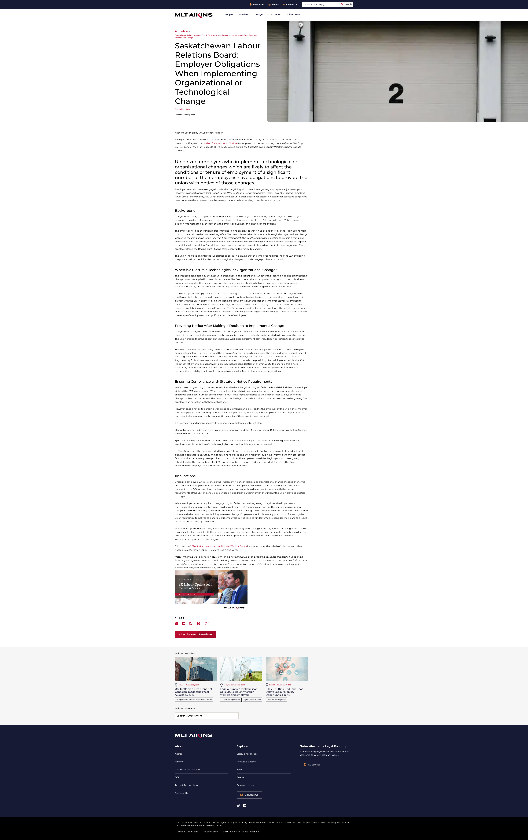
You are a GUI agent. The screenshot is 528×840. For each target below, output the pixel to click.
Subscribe (314, 764)
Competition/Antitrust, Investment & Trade (194, 700)
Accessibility (181, 793)
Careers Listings (245, 785)
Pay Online (258, 4)
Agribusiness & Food (252, 700)
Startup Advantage (247, 754)
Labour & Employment (185, 115)
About (178, 754)
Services (244, 14)
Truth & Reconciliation (187, 785)
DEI (177, 777)
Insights (260, 14)
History (179, 761)
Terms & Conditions (187, 831)
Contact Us (291, 4)
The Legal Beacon (246, 761)
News (240, 769)
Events (275, 4)
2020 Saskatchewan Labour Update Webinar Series (218, 546)
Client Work (294, 14)
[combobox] (320, 4)
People (229, 14)
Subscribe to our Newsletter (195, 634)
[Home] (176, 31)
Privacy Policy (210, 831)
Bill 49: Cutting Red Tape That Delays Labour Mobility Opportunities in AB (284, 692)
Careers (275, 14)
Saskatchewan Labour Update (220, 143)
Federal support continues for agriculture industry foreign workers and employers (238, 692)
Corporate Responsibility (188, 769)
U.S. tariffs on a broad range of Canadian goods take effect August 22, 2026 (193, 692)
